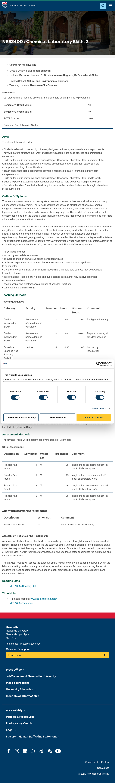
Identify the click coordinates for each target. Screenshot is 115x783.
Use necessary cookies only (21, 417)
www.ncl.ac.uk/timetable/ (44, 598)
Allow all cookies (94, 417)
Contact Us (103, 768)
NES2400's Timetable (21, 603)
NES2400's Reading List (22, 586)
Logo (5, 5)
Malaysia (11, 649)
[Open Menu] (110, 6)
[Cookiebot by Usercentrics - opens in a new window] (98, 364)
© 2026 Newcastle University (93, 773)
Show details (99, 408)
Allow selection (58, 417)
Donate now (14, 655)
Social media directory (97, 762)
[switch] (43, 397)
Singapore (24, 649)
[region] (57, 355)
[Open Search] (103, 6)
